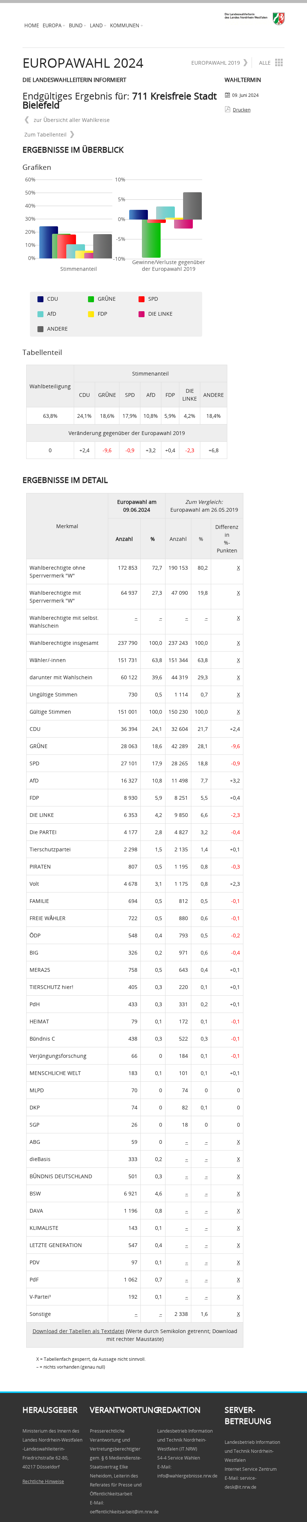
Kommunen (124, 25)
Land (96, 25)
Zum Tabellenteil (45, 134)
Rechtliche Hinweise (43, 1481)
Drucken (241, 110)
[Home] (255, 19)
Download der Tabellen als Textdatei (78, 1331)
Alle (265, 62)
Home (31, 25)
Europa (52, 25)
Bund (75, 25)
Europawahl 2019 (215, 62)
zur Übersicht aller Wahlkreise (71, 119)
